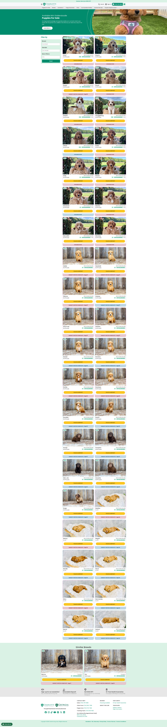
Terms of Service (111, 721)
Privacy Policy (103, 721)
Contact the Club (98, 7)
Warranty (96, 721)
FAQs (78, 7)
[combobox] (51, 44)
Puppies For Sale (46, 7)
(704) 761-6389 (84, 703)
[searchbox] (52, 44)
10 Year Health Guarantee (119, 703)
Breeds (54, 7)
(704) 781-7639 (88, 708)
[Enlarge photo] (92, 52)
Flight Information (117, 709)
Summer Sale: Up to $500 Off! (83, 1)
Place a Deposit (78, 60)
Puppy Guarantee (70, 7)
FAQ (92, 721)
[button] (42, 4)
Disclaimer (88, 721)
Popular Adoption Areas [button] (110, 7)
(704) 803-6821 (90, 710)
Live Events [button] (60, 7)
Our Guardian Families (86, 7)
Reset (51, 61)
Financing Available (105, 703)
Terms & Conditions (121, 721)
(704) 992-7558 (88, 705)
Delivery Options (117, 707)
